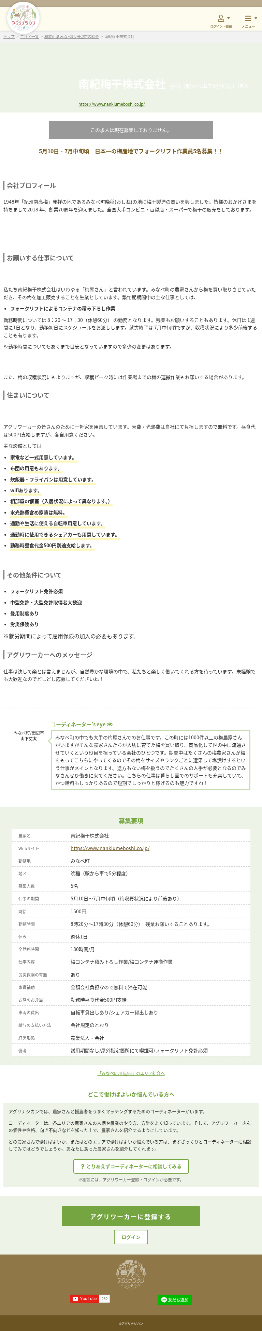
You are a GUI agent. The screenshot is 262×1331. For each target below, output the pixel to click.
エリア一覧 (29, 37)
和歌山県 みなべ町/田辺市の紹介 (71, 37)
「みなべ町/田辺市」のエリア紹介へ (131, 1073)
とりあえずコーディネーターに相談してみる (133, 1166)
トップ (9, 37)
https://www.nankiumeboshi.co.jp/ (111, 104)
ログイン (131, 1236)
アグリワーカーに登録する (131, 1216)
